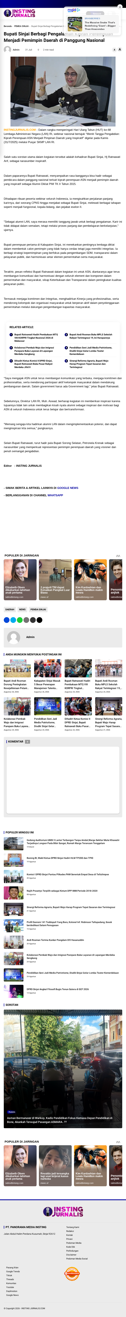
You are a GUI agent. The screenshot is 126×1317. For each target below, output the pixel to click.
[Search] (121, 4)
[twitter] (10, 4)
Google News (12, 1295)
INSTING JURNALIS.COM (33, 1308)
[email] (33, 620)
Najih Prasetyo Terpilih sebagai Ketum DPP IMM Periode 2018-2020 (62, 890)
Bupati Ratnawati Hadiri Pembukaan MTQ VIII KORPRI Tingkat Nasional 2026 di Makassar (36, 337)
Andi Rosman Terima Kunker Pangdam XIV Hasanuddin (55, 940)
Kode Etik (70, 1247)
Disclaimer (71, 1255)
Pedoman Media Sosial (77, 1258)
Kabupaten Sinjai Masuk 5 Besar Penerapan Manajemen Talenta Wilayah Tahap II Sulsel (47, 684)
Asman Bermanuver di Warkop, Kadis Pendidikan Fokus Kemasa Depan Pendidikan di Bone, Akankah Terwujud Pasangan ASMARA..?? (59, 1120)
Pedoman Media (73, 1243)
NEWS (22, 609)
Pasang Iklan (12, 1267)
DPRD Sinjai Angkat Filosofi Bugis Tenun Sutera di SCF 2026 (58, 989)
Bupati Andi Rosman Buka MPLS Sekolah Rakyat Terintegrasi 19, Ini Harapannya (91, 336)
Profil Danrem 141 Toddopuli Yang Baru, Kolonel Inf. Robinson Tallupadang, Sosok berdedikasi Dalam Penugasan (69, 924)
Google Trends (13, 1271)
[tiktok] (25, 4)
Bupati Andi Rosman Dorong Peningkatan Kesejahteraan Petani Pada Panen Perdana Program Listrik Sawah (16, 684)
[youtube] (20, 4)
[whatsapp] (20, 620)
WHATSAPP (55, 495)
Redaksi (70, 1231)
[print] (26, 620)
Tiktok (9, 1275)
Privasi (69, 1239)
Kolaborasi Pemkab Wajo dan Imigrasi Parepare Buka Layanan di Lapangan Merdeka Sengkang (34, 350)
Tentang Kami (72, 1227)
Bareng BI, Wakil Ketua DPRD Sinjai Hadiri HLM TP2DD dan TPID (60, 858)
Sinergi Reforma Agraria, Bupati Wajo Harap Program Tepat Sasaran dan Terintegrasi (89, 363)
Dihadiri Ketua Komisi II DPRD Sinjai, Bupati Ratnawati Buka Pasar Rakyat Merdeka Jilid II (33, 363)
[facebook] (5, 4)
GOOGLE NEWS (67, 488)
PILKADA (12, 1112)
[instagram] (15, 4)
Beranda (8, 26)
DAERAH (9, 609)
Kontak (69, 1235)
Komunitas (11, 1283)
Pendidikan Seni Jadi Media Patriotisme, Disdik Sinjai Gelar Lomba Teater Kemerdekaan (91, 350)
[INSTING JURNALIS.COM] (19, 16)
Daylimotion (11, 1291)
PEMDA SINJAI (21, 26)
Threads (10, 1279)
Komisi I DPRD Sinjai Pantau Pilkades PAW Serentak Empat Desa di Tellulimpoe (68, 874)
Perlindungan (72, 1251)
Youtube (10, 1287)
